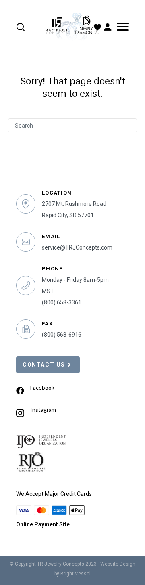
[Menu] (121, 27)
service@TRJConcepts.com (77, 247)
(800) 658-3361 (61, 302)
